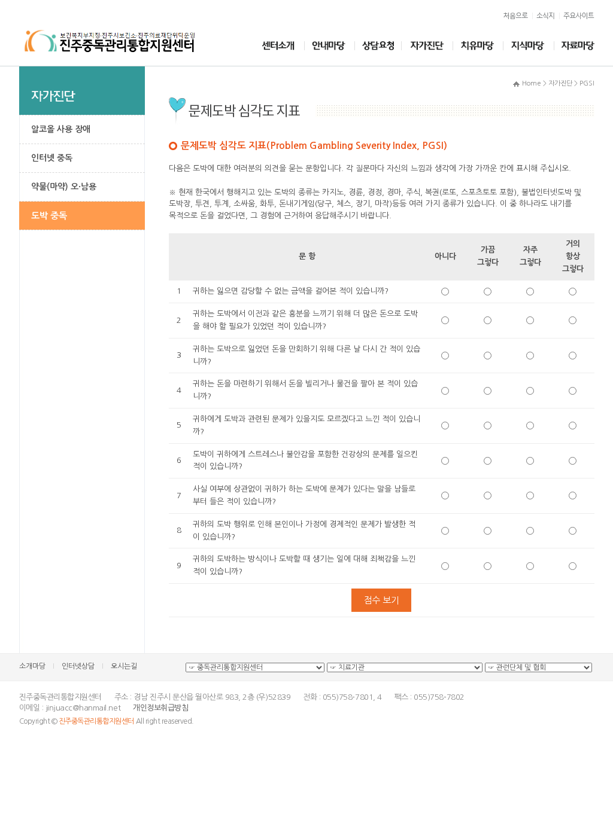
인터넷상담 (78, 666)
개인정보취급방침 (160, 708)
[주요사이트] (577, 15)
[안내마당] (330, 46)
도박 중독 (49, 215)
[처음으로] (516, 15)
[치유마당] (478, 46)
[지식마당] (528, 46)
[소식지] (546, 15)
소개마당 (32, 666)
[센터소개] (279, 46)
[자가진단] (428, 46)
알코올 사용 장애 (60, 129)
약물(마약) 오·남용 (63, 186)
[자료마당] (574, 46)
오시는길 (124, 666)
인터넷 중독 (51, 158)
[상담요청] (379, 46)
